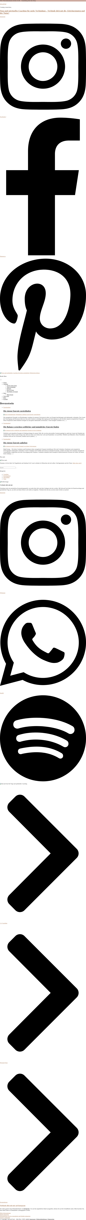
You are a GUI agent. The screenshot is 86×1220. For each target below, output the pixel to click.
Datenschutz (51, 1219)
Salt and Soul (3, 4)
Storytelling (6, 477)
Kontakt (5, 399)
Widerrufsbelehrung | (42, 1219)
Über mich (6, 396)
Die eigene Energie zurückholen (17, 411)
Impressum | (33, 1219)
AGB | (28, 1219)
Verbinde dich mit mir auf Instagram (12, 1205)
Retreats (9, 388)
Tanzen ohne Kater (12, 385)
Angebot (5, 384)
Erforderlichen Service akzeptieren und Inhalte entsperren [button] (15, 1216)
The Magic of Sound (12, 391)
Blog (4, 397)
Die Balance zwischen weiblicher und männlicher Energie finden (31, 427)
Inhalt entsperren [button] (4, 1214)
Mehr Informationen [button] (5, 1213)
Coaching (5, 474)
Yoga (4, 479)
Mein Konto (10, 394)
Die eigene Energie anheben (15, 443)
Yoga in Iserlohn (11, 387)
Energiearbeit (6, 407)
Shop (4, 393)
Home (5, 382)
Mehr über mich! (77, 463)
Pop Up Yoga (10, 390)
